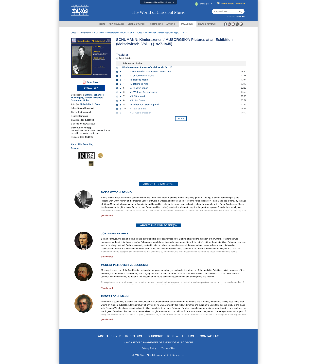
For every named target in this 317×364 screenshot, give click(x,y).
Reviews (75, 148)
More (181, 118)
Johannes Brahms (114, 233)
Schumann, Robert (80, 100)
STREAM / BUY (91, 88)
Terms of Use (168, 348)
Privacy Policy (149, 348)
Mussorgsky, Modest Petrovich (86, 97)
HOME (102, 24)
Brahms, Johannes (94, 95)
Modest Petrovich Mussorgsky (125, 264)
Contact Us (209, 336)
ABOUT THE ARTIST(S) (158, 183)
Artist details (125, 58)
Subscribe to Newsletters (171, 336)
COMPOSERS (156, 24)
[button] (158, 2)
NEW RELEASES (116, 24)
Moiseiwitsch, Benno (90, 104)
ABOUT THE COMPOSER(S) (158, 225)
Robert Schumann (115, 296)
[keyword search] (240, 11)
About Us (106, 336)
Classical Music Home (81, 33)
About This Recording (82, 144)
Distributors (131, 336)
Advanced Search (234, 17)
